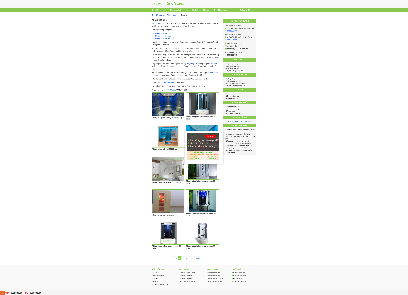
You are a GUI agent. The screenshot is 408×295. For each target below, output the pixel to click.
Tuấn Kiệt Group (174, 3)
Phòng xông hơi (192, 10)
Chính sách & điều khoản (161, 284)
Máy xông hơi (175, 10)
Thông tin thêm (246, 10)
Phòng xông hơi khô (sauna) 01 (164, 215)
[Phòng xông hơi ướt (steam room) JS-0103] (202, 103)
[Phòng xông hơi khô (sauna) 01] (168, 201)
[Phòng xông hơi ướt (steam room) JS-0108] (168, 233)
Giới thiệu (156, 272)
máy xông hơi (192, 64)
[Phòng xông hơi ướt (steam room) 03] (168, 169)
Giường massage (232, 106)
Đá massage (230, 111)
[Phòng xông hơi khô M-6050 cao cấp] (168, 136)
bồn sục (214, 64)
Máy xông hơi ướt (232, 68)
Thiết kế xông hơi (158, 10)
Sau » (198, 258)
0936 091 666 (171, 90)
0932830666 (16, 293)
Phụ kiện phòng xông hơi (235, 85)
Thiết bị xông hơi (158, 275)
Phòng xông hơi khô (234, 79)
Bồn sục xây (230, 94)
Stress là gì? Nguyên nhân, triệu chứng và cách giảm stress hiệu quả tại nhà (240, 136)
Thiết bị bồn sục (232, 98)
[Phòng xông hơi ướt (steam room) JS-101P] (202, 233)
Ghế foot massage (233, 109)
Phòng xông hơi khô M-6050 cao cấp (166, 149)
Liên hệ (155, 278)
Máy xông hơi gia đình (234, 64)
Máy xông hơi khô (233, 66)
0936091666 (35, 293)
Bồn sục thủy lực (232, 96)
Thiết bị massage (220, 10)
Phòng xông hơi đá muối (235, 83)
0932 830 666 (169, 83)
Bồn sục (206, 10)
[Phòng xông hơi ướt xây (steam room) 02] (168, 104)
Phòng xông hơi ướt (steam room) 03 (166, 182)
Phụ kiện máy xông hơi (234, 71)
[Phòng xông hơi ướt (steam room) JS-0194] (202, 168)
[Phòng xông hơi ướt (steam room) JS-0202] (202, 200)
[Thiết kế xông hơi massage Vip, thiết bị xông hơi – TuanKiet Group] (156, 3)
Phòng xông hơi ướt (233, 81)
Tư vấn (155, 281)
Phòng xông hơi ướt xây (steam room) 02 (168, 118)
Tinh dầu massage (233, 113)
